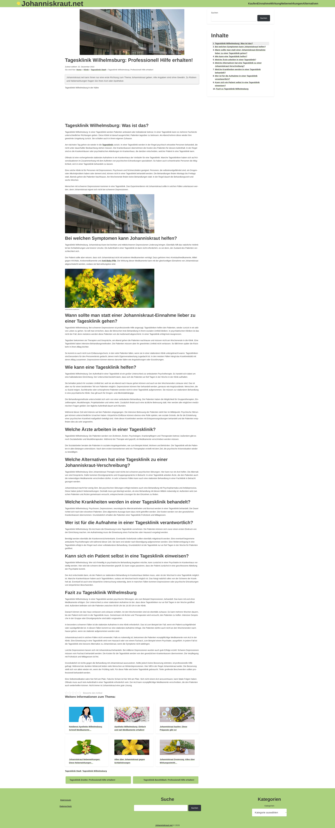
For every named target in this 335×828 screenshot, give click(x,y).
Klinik (86, 70)
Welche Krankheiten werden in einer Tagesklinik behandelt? (238, 71)
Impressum (65, 800)
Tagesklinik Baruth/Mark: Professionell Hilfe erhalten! (169, 780)
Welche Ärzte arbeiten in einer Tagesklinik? (235, 60)
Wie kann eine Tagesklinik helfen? (231, 56)
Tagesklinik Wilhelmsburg (94, 771)
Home (79, 70)
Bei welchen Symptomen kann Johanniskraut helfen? (240, 47)
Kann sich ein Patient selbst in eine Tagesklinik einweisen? (237, 84)
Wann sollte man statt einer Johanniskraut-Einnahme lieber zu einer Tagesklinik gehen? (240, 51)
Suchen (214, 13)
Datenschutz (66, 806)
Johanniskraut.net (164, 825)
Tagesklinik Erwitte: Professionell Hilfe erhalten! (92, 780)
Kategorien (269, 806)
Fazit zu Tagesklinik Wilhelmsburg (232, 89)
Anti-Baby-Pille (109, 261)
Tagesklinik (107, 145)
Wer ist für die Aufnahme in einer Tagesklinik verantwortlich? (236, 77)
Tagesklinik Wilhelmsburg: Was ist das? (234, 43)
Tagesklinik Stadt (98, 70)
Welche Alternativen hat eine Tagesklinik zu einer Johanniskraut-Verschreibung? (238, 64)
